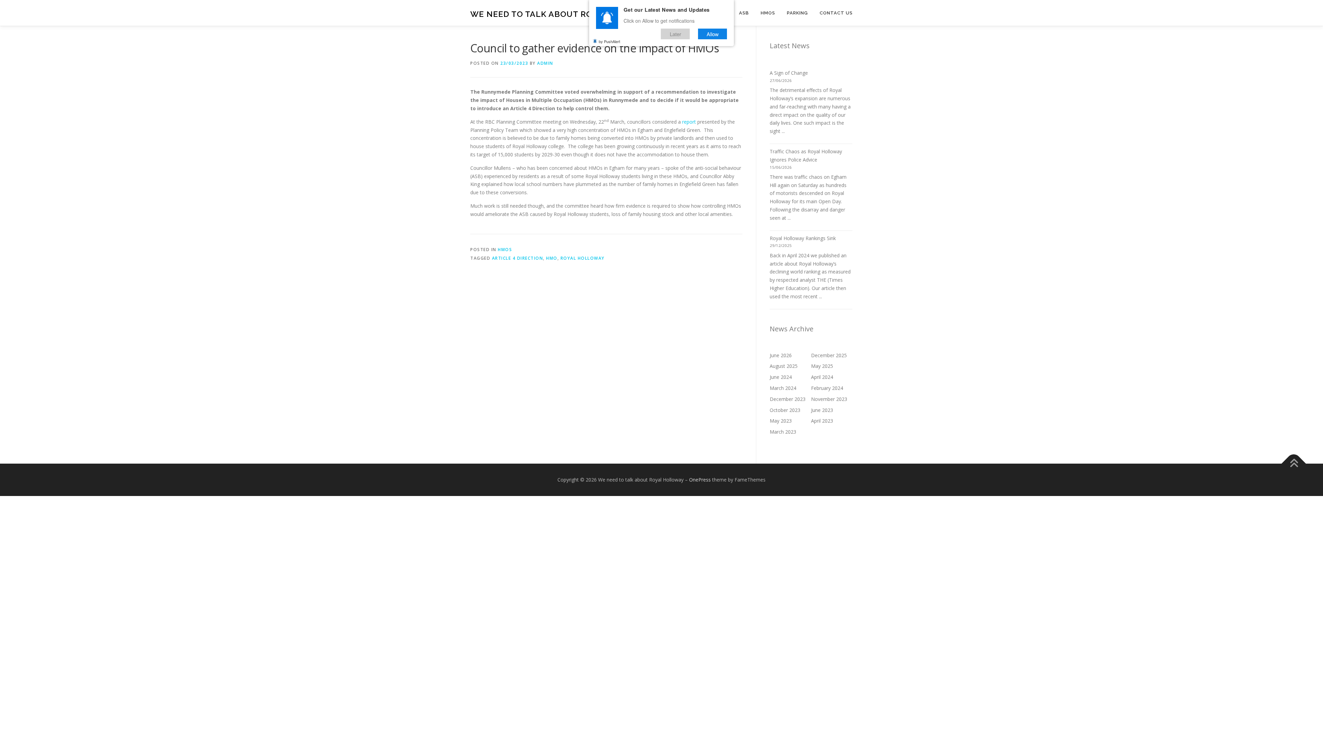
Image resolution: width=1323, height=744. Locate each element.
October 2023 (785, 410)
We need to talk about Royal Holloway (563, 14)
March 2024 (783, 388)
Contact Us (836, 13)
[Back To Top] (1294, 464)
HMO (551, 258)
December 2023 (788, 399)
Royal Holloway (583, 258)
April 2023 (822, 420)
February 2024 (827, 388)
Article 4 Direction (517, 258)
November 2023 (829, 399)
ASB (744, 13)
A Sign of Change (789, 73)
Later (675, 34)
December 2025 (829, 355)
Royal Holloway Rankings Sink (803, 238)
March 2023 (783, 431)
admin (545, 63)
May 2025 (822, 366)
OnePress (700, 479)
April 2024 (822, 377)
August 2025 (784, 366)
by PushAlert (609, 41)
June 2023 (822, 410)
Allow (713, 34)
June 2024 (781, 377)
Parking (797, 13)
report (689, 121)
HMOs (768, 13)
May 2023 (781, 420)
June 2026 (781, 355)
